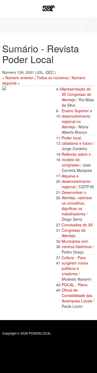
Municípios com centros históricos (77, 243)
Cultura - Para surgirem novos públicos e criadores (75, 265)
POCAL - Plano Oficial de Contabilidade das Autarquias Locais (77, 292)
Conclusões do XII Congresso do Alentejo (77, 230)
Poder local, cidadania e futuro (77, 140)
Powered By (26, 345)
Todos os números (52, 77)
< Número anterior (17, 77)
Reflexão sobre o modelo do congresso (76, 159)
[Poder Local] (49, 8)
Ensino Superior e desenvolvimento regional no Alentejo (77, 118)
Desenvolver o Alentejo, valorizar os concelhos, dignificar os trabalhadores (77, 203)
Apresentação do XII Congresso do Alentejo (76, 94)
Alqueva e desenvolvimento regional (76, 181)
